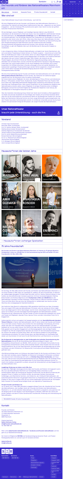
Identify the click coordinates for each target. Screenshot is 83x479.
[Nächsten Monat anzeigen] (79, 1)
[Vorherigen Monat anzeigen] (65, 1)
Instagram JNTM (55, 460)
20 (81, 11)
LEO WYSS (50, 175)
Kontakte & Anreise (35, 465)
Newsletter (34, 460)
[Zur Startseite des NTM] (4, 2)
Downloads (34, 467)
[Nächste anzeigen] (60, 273)
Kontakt (53, 12)
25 (75, 13)
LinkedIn (53, 477)
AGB (20, 477)
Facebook (53, 466)
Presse (32, 458)
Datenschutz (13, 477)
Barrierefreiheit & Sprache (37, 462)
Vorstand (15, 12)
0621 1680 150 (5, 458)
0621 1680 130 (8, 425)
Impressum (5, 477)
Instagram (53, 458)
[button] (52, 2)
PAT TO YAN (51, 203)
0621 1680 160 (15, 458)
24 (72, 13)
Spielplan (42, 2)
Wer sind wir (5, 12)
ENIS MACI (50, 231)
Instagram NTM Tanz (55, 463)
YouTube (53, 474)
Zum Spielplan (68, 19)
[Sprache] (57, 2)
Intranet (41, 477)
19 (78, 11)
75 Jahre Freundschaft (40, 12)
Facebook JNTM (55, 468)
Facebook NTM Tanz (55, 472)
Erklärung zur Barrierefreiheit (30, 477)
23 (69, 13)
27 (81, 13)
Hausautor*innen (26, 12)
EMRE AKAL (31, 175)
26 (78, 13)
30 (69, 15)
